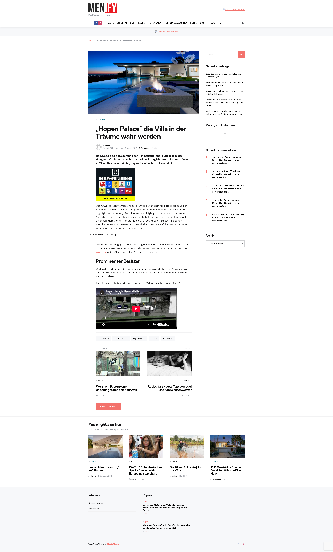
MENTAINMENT (155, 23)
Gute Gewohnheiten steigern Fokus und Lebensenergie (223, 75)
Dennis (93, 476)
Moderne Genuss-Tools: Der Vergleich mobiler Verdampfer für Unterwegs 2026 (224, 112)
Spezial (147, 501)
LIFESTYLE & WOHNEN (177, 23)
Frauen (189, 380)
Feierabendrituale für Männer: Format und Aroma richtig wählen (224, 84)
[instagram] (100, 23)
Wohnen (101, 252)
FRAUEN (141, 23)
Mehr (220, 23)
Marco (107, 145)
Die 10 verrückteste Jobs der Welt (185, 468)
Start (90, 40)
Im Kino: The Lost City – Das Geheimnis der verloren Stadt (226, 159)
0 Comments (145, 148)
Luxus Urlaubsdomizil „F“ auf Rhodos (104, 468)
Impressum (93, 508)
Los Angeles (120, 339)
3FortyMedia (113, 544)
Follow (225, 138)
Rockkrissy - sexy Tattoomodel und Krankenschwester (170, 388)
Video (100, 380)
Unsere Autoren (95, 503)
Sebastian (217, 479)
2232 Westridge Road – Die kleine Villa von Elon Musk (225, 470)
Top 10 (212, 23)
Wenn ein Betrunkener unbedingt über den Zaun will (116, 388)
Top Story (139, 339)
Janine (174, 476)
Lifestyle (101, 119)
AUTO (111, 23)
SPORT (203, 23)
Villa (154, 339)
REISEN (193, 23)
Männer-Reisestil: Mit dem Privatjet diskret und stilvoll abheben (225, 92)
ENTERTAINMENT (125, 23)
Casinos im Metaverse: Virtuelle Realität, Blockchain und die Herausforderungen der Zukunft (225, 102)
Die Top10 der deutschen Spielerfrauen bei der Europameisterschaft (145, 470)
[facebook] (96, 23)
